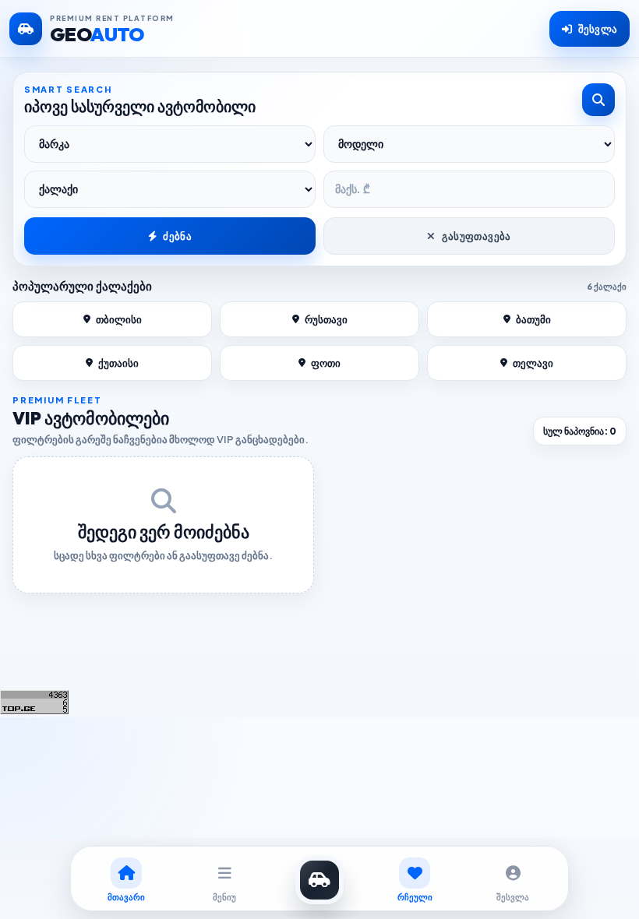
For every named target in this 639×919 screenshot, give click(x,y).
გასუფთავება (476, 236)
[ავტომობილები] (319, 880)
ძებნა (177, 236)
